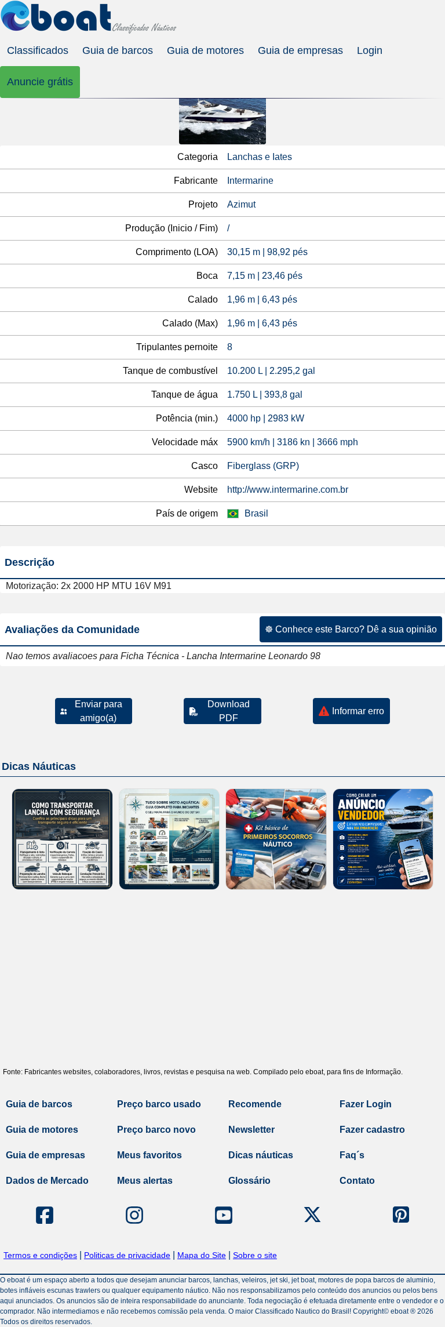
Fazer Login (366, 1104)
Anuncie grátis (40, 82)
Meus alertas (145, 1181)
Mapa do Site (201, 1255)
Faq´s (352, 1155)
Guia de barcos (117, 50)
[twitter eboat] (312, 1215)
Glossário (249, 1181)
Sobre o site (255, 1255)
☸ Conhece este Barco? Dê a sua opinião (351, 629)
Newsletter (251, 1130)
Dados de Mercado (47, 1181)
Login (369, 50)
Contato (357, 1181)
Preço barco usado (159, 1104)
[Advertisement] (222, 982)
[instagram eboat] (134, 1215)
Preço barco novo (156, 1130)
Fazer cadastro (372, 1130)
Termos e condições (40, 1255)
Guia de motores (205, 50)
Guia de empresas (300, 50)
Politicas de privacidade (127, 1255)
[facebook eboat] (44, 1215)
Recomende (255, 1104)
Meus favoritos (149, 1155)
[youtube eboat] (224, 1215)
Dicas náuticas (260, 1155)
